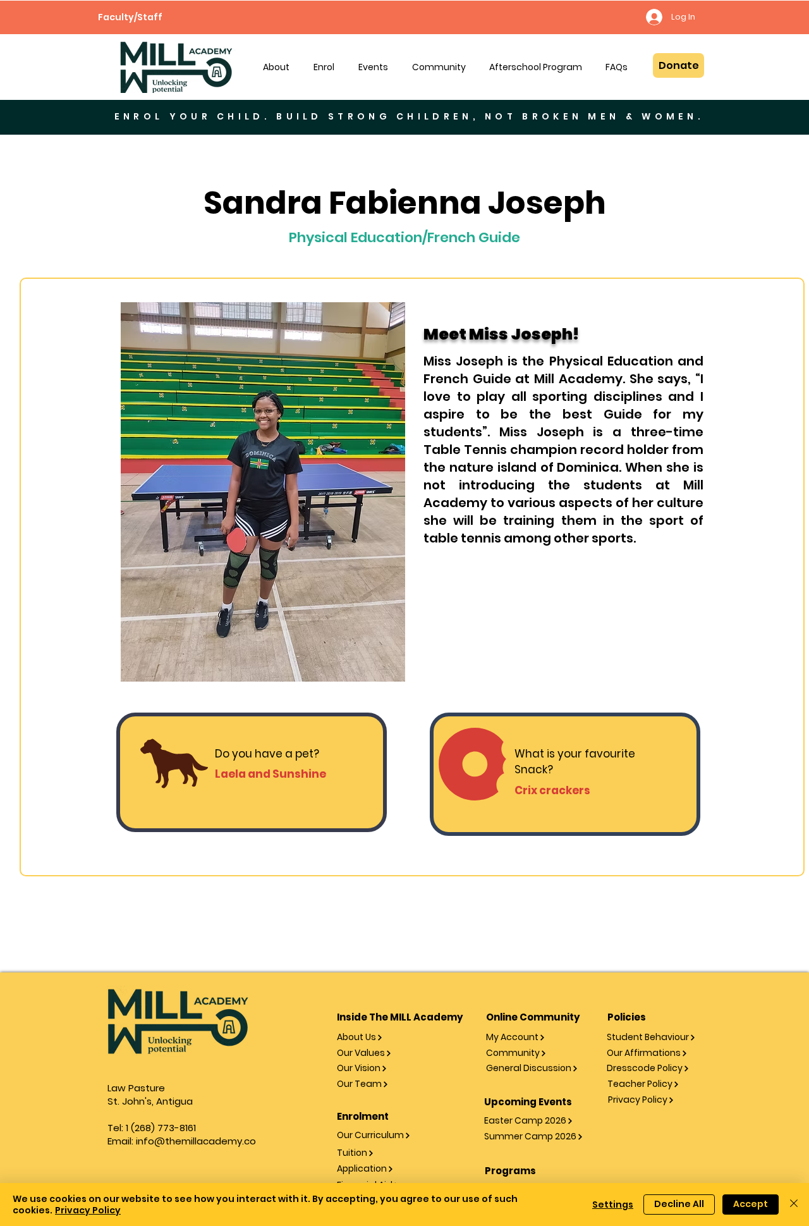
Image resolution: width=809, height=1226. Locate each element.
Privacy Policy (88, 1210)
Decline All (679, 1204)
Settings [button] (612, 1204)
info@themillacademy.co (196, 1141)
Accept (750, 1204)
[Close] (793, 1204)
